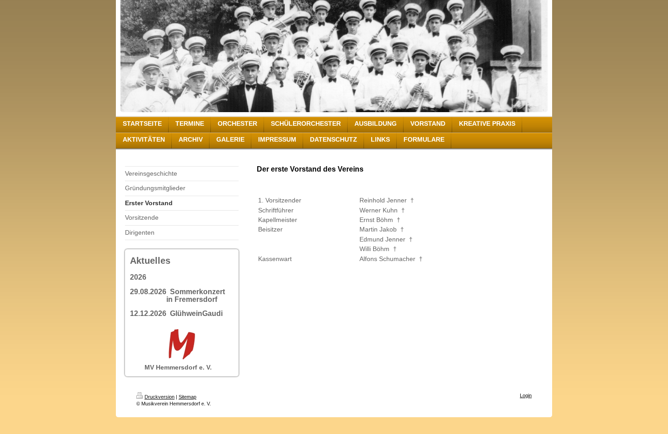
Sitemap (187, 396)
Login (526, 395)
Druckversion (159, 396)
